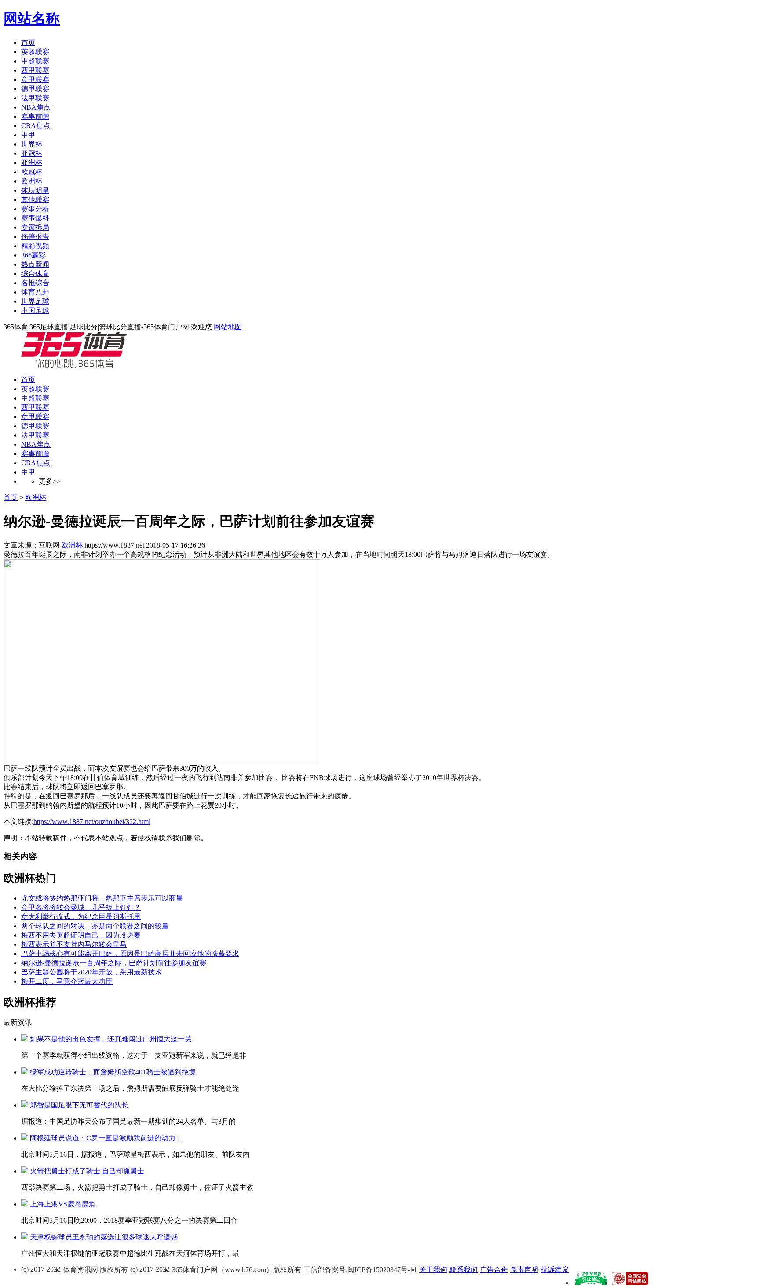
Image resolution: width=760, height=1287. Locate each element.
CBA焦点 (35, 125)
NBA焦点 (36, 107)
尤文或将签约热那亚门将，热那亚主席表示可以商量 (102, 898)
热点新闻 (35, 264)
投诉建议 (555, 1269)
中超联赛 (35, 61)
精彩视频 (35, 246)
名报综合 (35, 283)
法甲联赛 (35, 98)
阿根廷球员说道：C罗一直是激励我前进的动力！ (106, 1138)
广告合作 (494, 1269)
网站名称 (32, 18)
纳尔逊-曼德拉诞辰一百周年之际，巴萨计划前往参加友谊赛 (113, 963)
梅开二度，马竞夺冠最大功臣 (67, 981)
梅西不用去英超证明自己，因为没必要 (81, 935)
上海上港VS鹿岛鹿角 (62, 1204)
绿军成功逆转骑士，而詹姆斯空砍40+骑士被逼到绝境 (113, 1072)
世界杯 (31, 144)
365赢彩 (33, 255)
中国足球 (35, 310)
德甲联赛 (35, 88)
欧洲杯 (31, 181)
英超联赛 (35, 51)
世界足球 (35, 301)
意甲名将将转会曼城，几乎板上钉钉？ (81, 907)
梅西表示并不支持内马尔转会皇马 (74, 944)
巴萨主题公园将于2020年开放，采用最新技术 (91, 972)
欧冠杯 (31, 172)
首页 (28, 42)
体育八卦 (35, 292)
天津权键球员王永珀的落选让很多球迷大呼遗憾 (104, 1237)
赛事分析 (35, 209)
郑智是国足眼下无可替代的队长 (79, 1105)
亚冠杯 (31, 153)
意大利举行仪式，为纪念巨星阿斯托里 (81, 916)
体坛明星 (35, 190)
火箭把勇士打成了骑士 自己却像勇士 (87, 1171)
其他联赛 (35, 199)
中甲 (28, 135)
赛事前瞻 (35, 116)
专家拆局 (35, 227)
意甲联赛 (35, 79)
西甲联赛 (35, 70)
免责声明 (524, 1269)
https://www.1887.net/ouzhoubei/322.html (91, 821)
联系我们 (463, 1269)
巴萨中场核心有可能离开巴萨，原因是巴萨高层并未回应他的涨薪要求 (130, 953)
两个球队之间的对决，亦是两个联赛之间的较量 (95, 926)
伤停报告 (35, 236)
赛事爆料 (35, 218)
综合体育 (35, 273)
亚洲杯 (31, 162)
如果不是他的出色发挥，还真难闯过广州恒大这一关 (111, 1039)
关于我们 (433, 1269)
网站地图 (228, 327)
